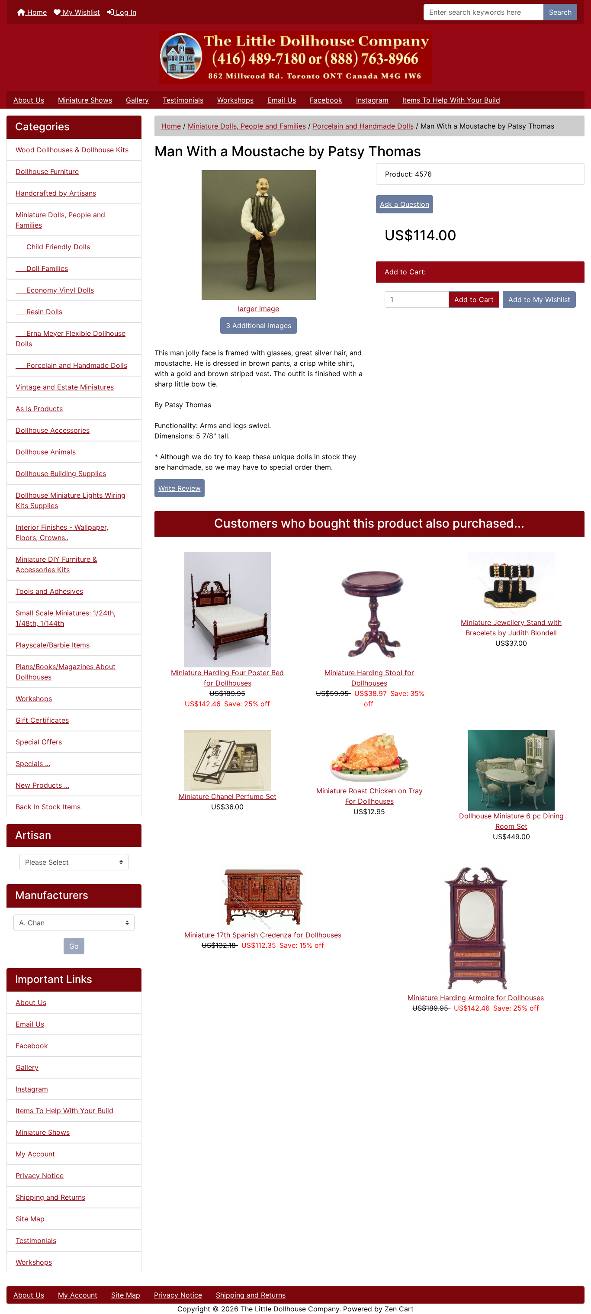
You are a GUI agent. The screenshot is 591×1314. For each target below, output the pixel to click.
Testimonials (183, 100)
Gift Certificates (42, 720)
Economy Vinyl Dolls (55, 290)
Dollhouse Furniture (47, 171)
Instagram (372, 100)
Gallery (137, 100)
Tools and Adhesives (49, 591)
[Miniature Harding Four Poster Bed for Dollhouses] (227, 609)
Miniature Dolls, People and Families (247, 126)
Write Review (179, 488)
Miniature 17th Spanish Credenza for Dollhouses (262, 935)
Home (36, 12)
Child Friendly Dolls (53, 246)
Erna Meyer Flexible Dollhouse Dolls (70, 338)
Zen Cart (399, 1308)
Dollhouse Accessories (53, 430)
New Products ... (42, 785)
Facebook (326, 100)
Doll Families (42, 268)
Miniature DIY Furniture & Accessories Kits (56, 564)
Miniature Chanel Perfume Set (227, 796)
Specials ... (33, 763)
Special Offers (39, 742)
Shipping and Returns (50, 1197)
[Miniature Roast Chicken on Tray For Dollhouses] (369, 757)
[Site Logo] (295, 57)
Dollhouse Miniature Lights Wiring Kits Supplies (70, 500)
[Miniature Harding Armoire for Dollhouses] (476, 926)
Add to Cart (474, 299)
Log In (125, 12)
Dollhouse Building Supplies (61, 473)
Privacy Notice (40, 1175)
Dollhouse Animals (46, 452)
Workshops (235, 100)
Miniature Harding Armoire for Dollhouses (476, 997)
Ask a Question (404, 204)
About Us (28, 100)
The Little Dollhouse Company (290, 1308)
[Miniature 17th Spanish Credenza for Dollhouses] (263, 895)
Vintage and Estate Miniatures (65, 387)
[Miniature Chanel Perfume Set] (227, 759)
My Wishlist (80, 12)
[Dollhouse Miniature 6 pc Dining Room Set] (511, 769)
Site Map (30, 1218)
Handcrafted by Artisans (56, 193)
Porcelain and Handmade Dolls (363, 126)
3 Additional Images (258, 325)
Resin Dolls (39, 311)
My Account (35, 1154)
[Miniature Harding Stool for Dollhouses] (369, 609)
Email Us (281, 100)
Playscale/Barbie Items (53, 645)
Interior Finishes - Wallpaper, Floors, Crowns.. (62, 532)
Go (74, 946)
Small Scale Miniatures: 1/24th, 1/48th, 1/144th (66, 618)
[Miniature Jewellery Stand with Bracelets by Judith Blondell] (511, 584)
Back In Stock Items (48, 806)
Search (560, 12)
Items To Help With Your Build (451, 100)
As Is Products (39, 408)
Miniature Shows (85, 100)
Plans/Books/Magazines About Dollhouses (66, 671)
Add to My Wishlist (539, 299)
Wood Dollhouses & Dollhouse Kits (72, 149)
